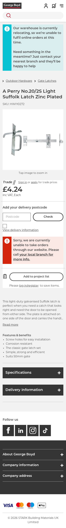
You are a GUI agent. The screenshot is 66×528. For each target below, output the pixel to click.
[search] (33, 15)
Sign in (22, 182)
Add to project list (36, 276)
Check (48, 217)
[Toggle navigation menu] (61, 6)
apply (34, 182)
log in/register (29, 285)
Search (8, 15)
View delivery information (21, 230)
